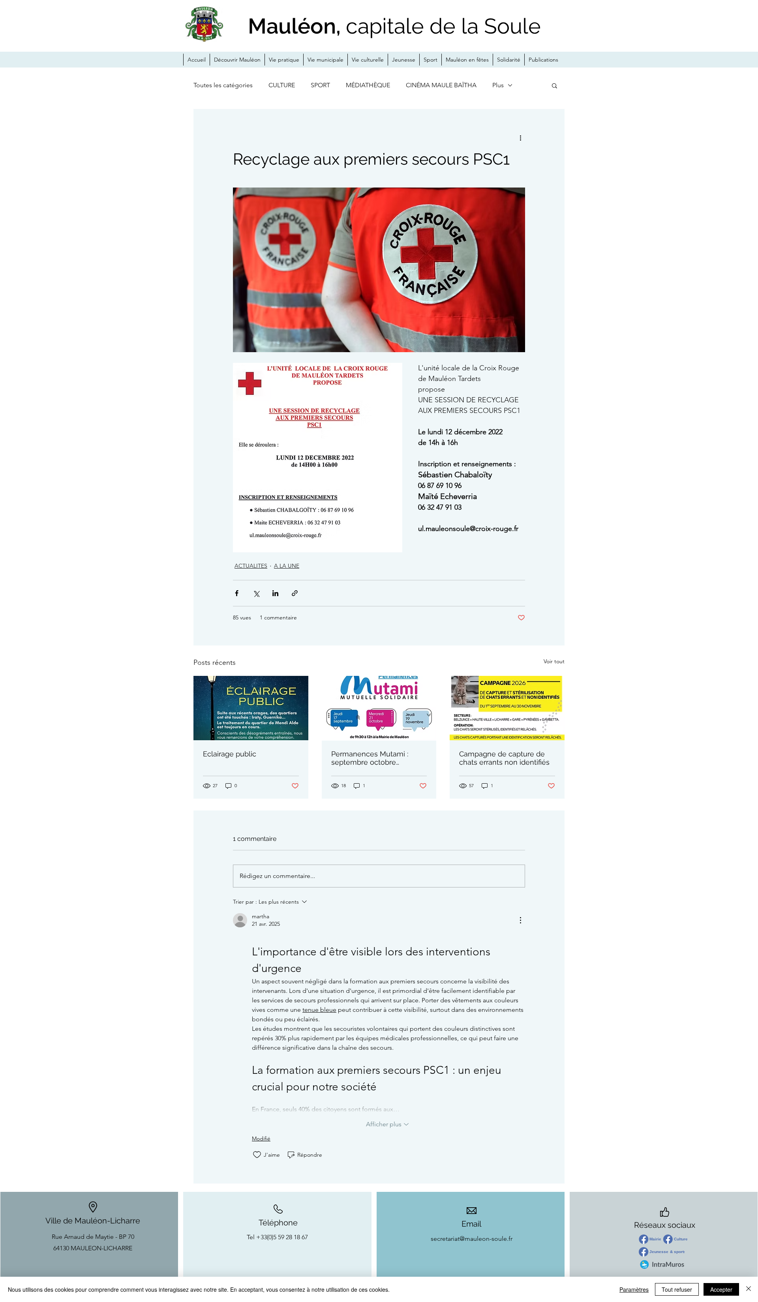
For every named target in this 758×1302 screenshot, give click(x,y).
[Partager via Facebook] (236, 593)
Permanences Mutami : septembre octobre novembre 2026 (369, 758)
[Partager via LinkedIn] (275, 593)
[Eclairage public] (250, 708)
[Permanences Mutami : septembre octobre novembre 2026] (379, 708)
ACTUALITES (251, 565)
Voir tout (554, 661)
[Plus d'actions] (520, 137)
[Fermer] (748, 1289)
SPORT (320, 85)
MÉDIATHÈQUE (368, 85)
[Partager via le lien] (294, 593)
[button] (554, 85)
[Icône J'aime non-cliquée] (257, 1154)
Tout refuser (677, 1289)
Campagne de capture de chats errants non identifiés (504, 758)
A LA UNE (286, 565)
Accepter (721, 1289)
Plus (498, 85)
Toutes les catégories (223, 85)
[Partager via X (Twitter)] (256, 593)
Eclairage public (229, 754)
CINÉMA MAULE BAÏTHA (441, 85)
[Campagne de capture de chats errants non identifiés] (507, 708)
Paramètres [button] (634, 1289)
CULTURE (281, 85)
